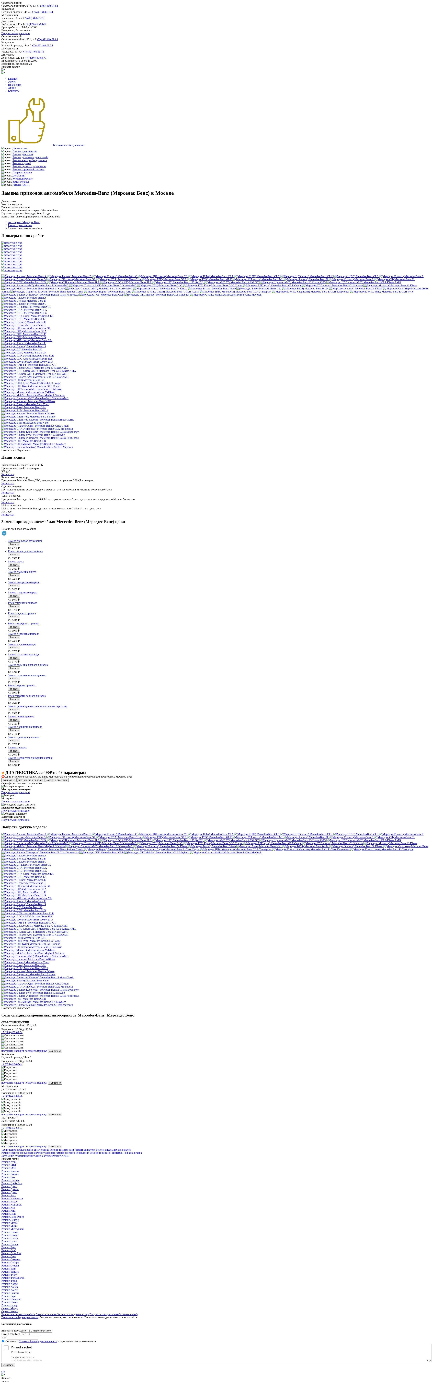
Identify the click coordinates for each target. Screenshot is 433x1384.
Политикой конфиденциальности (38, 1341)
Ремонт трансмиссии (25, 151)
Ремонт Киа (8, 1210)
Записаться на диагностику (73, 1314)
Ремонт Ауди (8, 1161)
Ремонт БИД (8, 1164)
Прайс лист (14, 84)
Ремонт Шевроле (11, 1299)
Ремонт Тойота (10, 1271)
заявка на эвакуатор (57, 780)
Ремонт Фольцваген (13, 1277)
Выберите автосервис (13, 1330)
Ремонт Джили (10, 1189)
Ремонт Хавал (9, 1283)
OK (3, 1371)
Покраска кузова (22, 172)
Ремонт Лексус (10, 1219)
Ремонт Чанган (10, 1293)
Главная (12, 78)
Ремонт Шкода (9, 1302)
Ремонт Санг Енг (11, 1253)
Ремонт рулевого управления (29, 166)
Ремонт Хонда (9, 1286)
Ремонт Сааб (8, 1250)
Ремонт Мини (9, 1225)
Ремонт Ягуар (9, 1305)
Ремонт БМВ (8, 1168)
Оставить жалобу (128, 1314)
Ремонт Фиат (9, 1274)
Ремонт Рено (8, 1247)
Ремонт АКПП (21, 184)
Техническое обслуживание (69, 145)
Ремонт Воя (8, 1177)
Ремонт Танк (8, 1268)
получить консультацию (31, 780)
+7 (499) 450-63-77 (35, 24)
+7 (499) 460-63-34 (42, 12)
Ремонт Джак (9, 1186)
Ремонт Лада (8, 1213)
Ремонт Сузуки (10, 1265)
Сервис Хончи (9, 1311)
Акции (12, 87)
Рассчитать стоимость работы (18, 1314)
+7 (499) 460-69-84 (47, 5)
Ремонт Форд (9, 1280)
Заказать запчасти (46, 1314)
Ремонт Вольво (10, 1174)
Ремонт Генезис (10, 1180)
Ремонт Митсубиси (12, 1229)
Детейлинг (19, 175)
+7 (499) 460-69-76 (33, 18)
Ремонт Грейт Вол (11, 1183)
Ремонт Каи (8, 1207)
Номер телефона (10, 1334)
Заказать (14, 544)
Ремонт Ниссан (10, 1232)
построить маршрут (12, 1050)
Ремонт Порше (9, 1244)
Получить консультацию (15, 33)
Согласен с (31, 1341)
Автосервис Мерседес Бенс (24, 222)
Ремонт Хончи (9, 1289)
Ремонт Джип (9, 1192)
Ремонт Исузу (9, 1201)
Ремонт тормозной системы (28, 169)
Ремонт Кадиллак (11, 1204)
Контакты (13, 90)
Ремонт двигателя (23, 154)
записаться (55, 1051)
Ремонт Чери (8, 1296)
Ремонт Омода (9, 1235)
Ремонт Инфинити (12, 1198)
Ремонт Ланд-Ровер (12, 1216)
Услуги (12, 81)
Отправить (8, 1365)
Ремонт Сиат (8, 1256)
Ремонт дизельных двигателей (30, 157)
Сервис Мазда (9, 1308)
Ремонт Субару (10, 1262)
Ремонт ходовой (22, 163)
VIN (3, 1337)
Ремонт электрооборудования (30, 160)
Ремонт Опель (9, 1238)
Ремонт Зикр (8, 1195)
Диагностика (20, 148)
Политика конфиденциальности (19, 1317)
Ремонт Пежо (9, 1241)
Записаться (7, 474)
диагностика (9, 780)
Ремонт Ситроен (10, 1259)
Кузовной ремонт (23, 178)
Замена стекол (21, 181)
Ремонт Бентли (10, 1171)
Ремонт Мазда (9, 1222)
